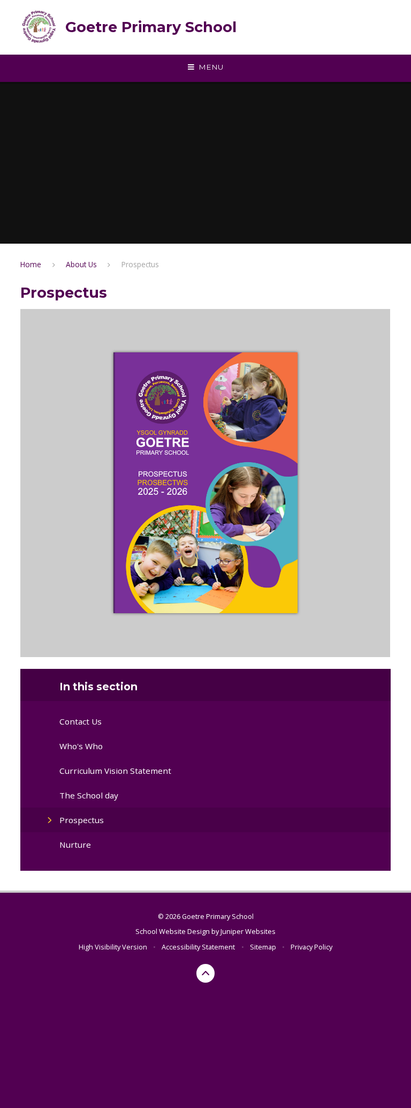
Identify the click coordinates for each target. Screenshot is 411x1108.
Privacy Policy (311, 947)
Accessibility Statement (198, 947)
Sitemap (263, 947)
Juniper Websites (248, 931)
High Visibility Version (113, 947)
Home (30, 264)
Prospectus (140, 264)
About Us (81, 264)
